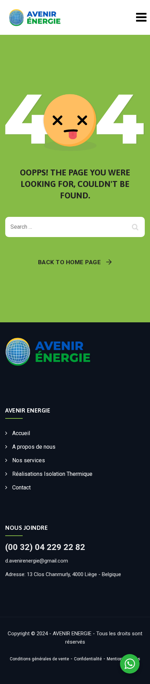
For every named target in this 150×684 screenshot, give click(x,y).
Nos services (28, 460)
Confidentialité (88, 659)
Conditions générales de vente (39, 659)
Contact (21, 487)
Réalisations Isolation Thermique (52, 474)
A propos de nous (33, 446)
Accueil (21, 433)
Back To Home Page (69, 262)
